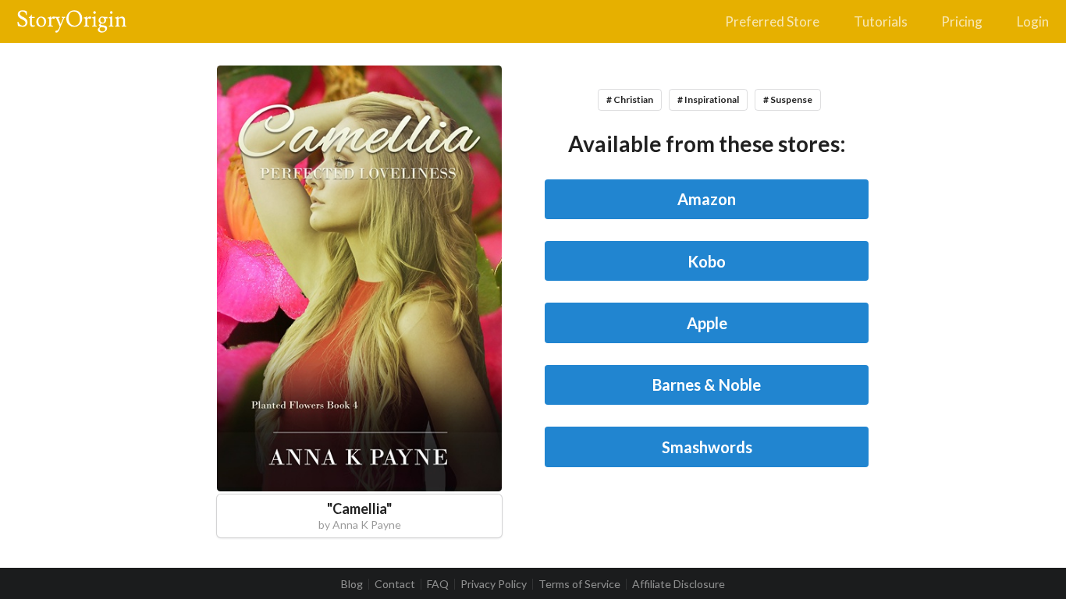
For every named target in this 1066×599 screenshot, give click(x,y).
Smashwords (707, 447)
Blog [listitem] (352, 584)
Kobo (707, 261)
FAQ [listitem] (438, 584)
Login (1033, 21)
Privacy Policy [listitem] (493, 584)
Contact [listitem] (395, 584)
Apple (707, 323)
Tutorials (881, 21)
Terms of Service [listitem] (579, 584)
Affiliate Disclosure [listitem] (678, 584)
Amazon (706, 199)
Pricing (961, 21)
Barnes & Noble (706, 384)
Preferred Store (772, 21)
